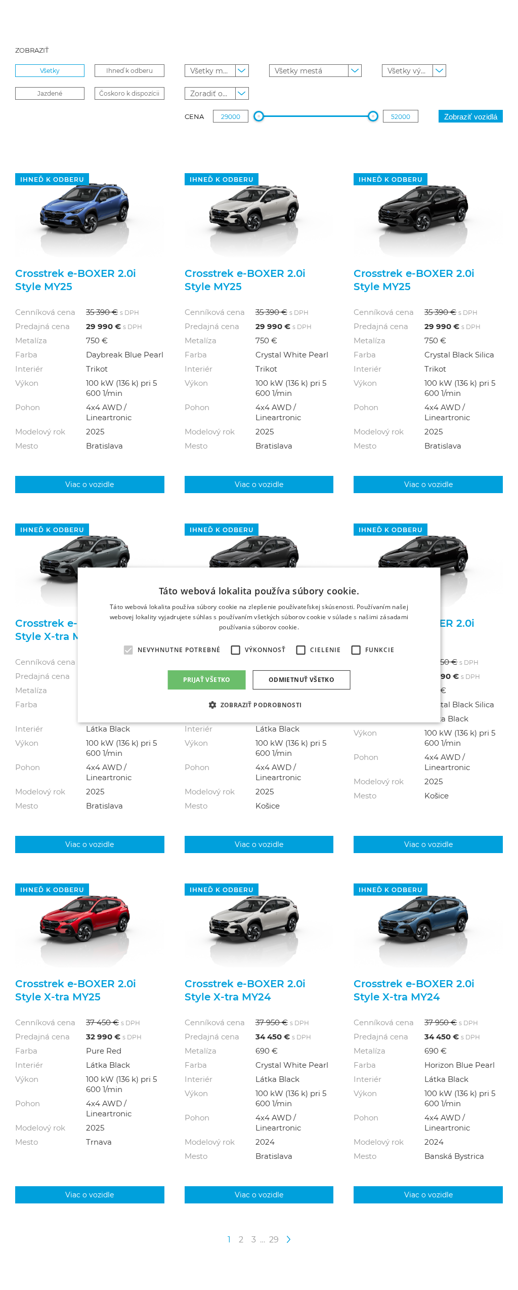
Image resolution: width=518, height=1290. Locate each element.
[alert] (259, 645)
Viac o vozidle (89, 484)
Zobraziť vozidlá (470, 116)
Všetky (50, 70)
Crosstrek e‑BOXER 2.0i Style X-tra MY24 (245, 990)
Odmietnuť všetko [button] (301, 679)
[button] (258, 705)
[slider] (258, 116)
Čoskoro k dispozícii (129, 93)
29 (274, 1239)
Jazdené (49, 93)
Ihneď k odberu (129, 70)
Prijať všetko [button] (207, 679)
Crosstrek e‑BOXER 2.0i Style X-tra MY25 (75, 629)
